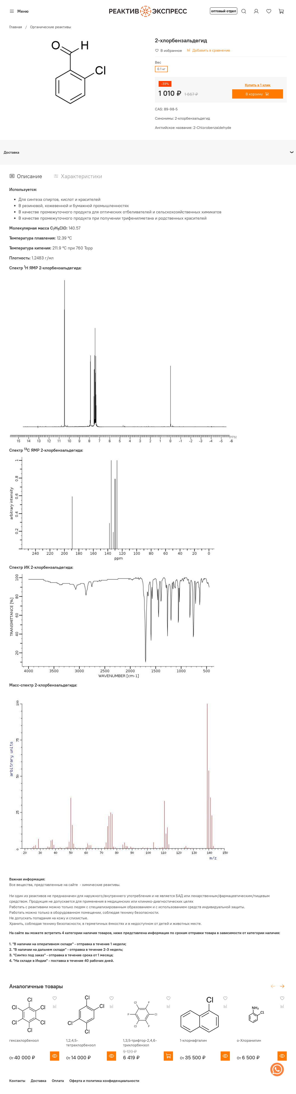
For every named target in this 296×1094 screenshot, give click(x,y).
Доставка (38, 1080)
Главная (15, 27)
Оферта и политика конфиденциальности (104, 1080)
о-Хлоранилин (249, 1040)
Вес (158, 62)
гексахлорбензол (24, 1040)
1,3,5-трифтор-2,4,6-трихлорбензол (140, 1042)
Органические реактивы (50, 27)
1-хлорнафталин (193, 1040)
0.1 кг (161, 69)
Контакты (17, 1080)
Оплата (58, 1080)
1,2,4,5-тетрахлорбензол (81, 1042)
